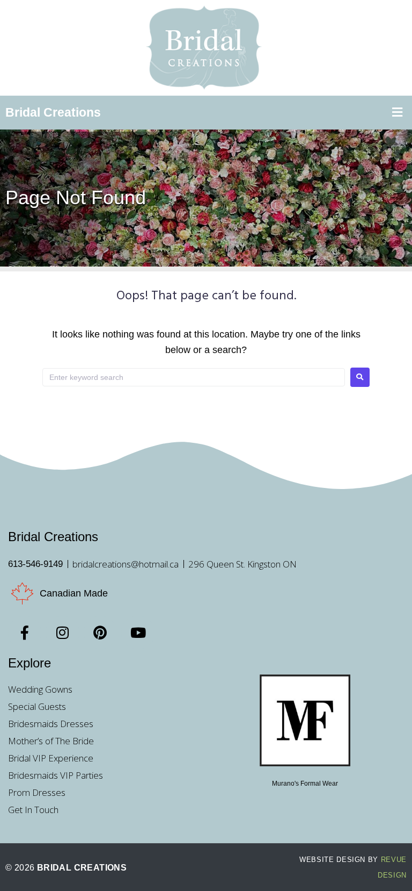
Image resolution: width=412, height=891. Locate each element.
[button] (397, 112)
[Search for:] (193, 377)
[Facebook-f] (24, 632)
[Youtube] (137, 632)
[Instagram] (62, 632)
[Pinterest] (100, 632)
